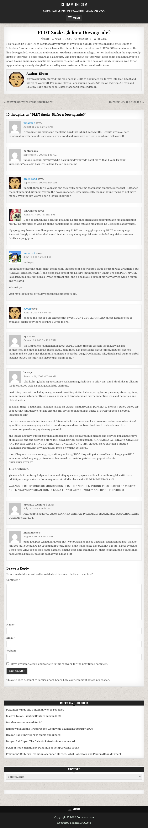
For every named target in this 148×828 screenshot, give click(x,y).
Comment (13, 579)
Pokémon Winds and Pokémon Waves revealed (35, 709)
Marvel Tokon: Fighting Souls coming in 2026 (33, 716)
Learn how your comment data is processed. (82, 680)
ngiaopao (29, 123)
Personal (102, 38)
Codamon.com (74, 4)
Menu (76, 17)
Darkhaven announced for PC (24, 722)
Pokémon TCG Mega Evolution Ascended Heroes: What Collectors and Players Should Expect (63, 754)
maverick (29, 253)
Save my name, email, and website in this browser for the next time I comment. (59, 664)
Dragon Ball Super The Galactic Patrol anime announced (40, 741)
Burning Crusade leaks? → (126, 101)
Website (11, 650)
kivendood (30, 178)
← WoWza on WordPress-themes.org (28, 101)
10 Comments (84, 39)
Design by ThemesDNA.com (74, 822)
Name (11, 624)
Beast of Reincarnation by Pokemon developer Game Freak (42, 747)
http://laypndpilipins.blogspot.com (55, 293)
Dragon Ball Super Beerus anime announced (33, 734)
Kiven (47, 39)
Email (10, 637)
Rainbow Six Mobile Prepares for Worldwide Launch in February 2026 (49, 728)
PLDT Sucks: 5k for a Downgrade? (74, 32)
